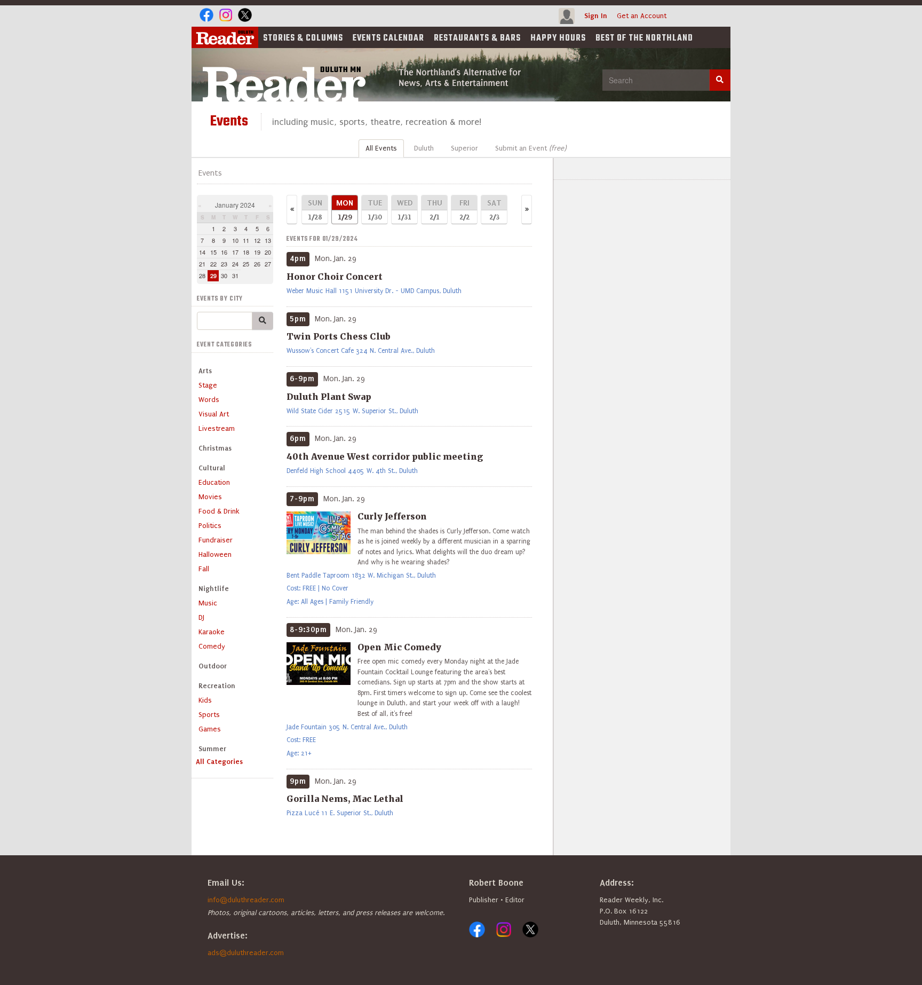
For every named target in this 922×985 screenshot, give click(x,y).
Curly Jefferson (392, 516)
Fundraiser (215, 540)
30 (224, 275)
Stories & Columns (303, 38)
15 (213, 252)
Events (388, 38)
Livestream (216, 428)
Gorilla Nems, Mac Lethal (345, 798)
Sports (209, 715)
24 (235, 263)
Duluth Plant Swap (329, 396)
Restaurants (477, 38)
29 (213, 276)
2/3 (494, 209)
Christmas (215, 448)
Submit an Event (530, 148)
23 (224, 263)
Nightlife (213, 589)
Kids (205, 700)
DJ (201, 617)
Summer (212, 749)
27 (268, 263)
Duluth (424, 148)
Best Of (644, 38)
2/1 (434, 209)
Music (207, 603)
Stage (207, 385)
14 (202, 252)
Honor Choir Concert (335, 276)
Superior (464, 148)
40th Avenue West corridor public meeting (385, 456)
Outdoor (212, 666)
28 (202, 275)
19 (257, 252)
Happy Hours (558, 38)
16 (224, 252)
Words (208, 400)
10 (235, 240)
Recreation (216, 686)
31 (235, 275)
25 (246, 263)
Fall (203, 569)
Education (214, 482)
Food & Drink (219, 511)
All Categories (219, 762)
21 (202, 263)
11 (246, 240)
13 (268, 240)
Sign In (595, 16)
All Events (381, 148)
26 (257, 263)
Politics (209, 526)
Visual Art (213, 414)
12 (257, 240)
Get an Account (641, 16)
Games (209, 729)
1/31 (404, 209)
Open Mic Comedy (399, 647)
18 (246, 252)
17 (235, 252)
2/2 (464, 209)
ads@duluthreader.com (246, 953)
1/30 (375, 209)
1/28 (315, 209)
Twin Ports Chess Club (339, 336)
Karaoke (211, 632)
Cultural (211, 468)
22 (213, 263)
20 (268, 252)
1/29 (344, 209)
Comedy (211, 646)
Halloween (215, 554)
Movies (210, 497)
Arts (205, 371)
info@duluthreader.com (246, 900)
